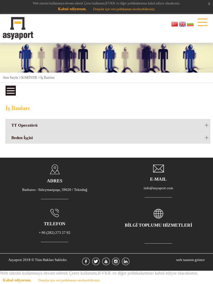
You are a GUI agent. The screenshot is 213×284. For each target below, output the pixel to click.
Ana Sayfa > (12, 77)
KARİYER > (30, 77)
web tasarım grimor (190, 260)
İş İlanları (47, 77)
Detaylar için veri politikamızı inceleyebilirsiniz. (124, 9)
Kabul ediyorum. (72, 9)
